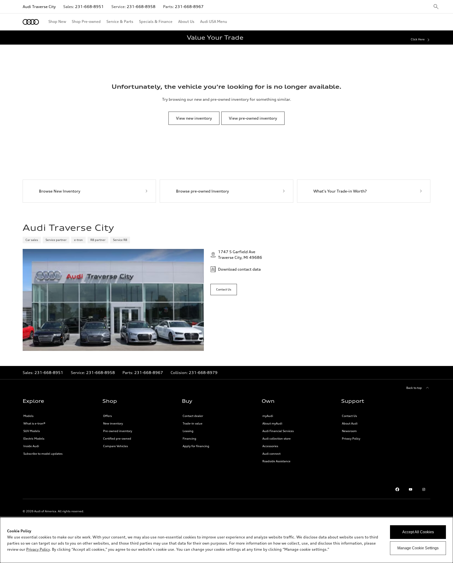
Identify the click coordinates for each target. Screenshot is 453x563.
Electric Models (33, 438)
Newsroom (349, 431)
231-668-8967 (189, 6)
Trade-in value (192, 423)
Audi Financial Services (278, 431)
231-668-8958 (141, 6)
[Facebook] (397, 489)
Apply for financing (196, 446)
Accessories (270, 446)
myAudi (267, 416)
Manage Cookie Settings (418, 548)
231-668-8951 (89, 6)
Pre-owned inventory (117, 431)
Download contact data (239, 269)
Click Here (418, 39)
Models (28, 416)
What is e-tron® (34, 423)
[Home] (31, 22)
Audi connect (271, 453)
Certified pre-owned (117, 438)
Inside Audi (31, 446)
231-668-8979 (203, 372)
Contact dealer (193, 416)
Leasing (188, 431)
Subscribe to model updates (43, 453)
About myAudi (272, 423)
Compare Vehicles (115, 446)
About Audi (349, 423)
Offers (107, 416)
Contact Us (349, 416)
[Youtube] (410, 489)
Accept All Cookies (418, 532)
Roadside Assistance (276, 461)
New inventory (113, 423)
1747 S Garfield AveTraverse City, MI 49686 (240, 254)
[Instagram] (423, 489)
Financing (189, 438)
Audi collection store (276, 438)
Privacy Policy (351, 438)
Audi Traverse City (39, 6)
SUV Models (31, 431)
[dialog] (226, 540)
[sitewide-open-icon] (436, 7)
